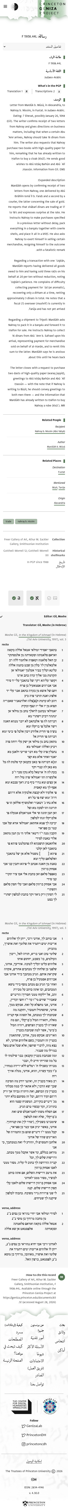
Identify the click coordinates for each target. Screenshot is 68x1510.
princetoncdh (36, 1444)
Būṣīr (54, 487)
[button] (53, 10)
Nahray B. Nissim (26, 521)
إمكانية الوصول (34, 1461)
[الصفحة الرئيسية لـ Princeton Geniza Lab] (47, 1406)
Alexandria (59, 503)
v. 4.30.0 (34, 1493)
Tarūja (62, 487)
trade (8, 521)
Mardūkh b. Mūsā (56, 446)
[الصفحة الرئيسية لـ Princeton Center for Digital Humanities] (21, 1406)
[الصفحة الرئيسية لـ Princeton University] (34, 1504)
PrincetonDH (36, 1435)
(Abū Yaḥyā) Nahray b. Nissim (50, 431)
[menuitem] (61, 1332)
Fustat (61, 472)
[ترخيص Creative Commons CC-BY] (34, 1480)
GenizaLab (34, 1426)
